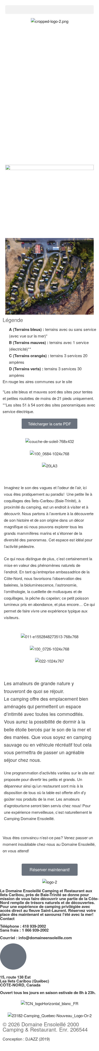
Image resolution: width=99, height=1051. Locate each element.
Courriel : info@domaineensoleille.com (36, 938)
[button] (49, 9)
